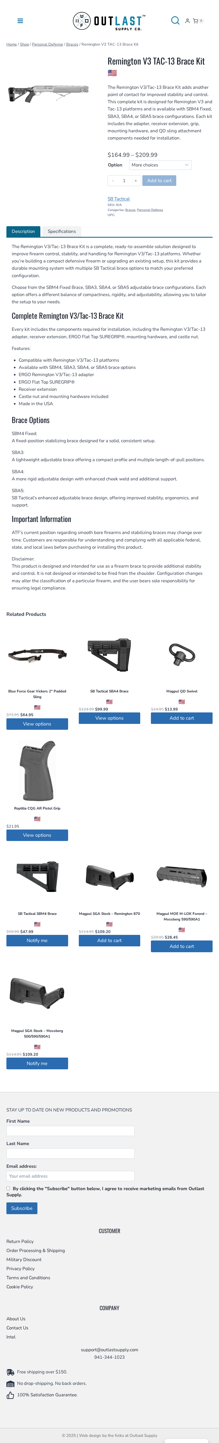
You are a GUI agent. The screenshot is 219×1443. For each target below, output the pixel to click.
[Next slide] (82, 92)
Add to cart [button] (182, 718)
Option (115, 165)
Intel (10, 1337)
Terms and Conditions (28, 1278)
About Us (15, 1319)
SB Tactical (119, 199)
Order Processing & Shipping (35, 1250)
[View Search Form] (175, 20)
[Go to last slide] (14, 92)
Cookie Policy (19, 1287)
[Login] (187, 20)
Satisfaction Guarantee (53, 1395)
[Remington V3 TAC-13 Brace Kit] (48, 92)
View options (37, 724)
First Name (18, 1121)
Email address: (21, 1166)
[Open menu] (20, 21)
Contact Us (17, 1328)
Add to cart (159, 180)
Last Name (17, 1144)
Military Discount (23, 1260)
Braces (130, 210)
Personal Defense (150, 210)
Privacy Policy (20, 1269)
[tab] (40, 128)
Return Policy (20, 1241)
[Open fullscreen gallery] (85, 129)
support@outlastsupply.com (109, 1350)
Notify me (37, 940)
